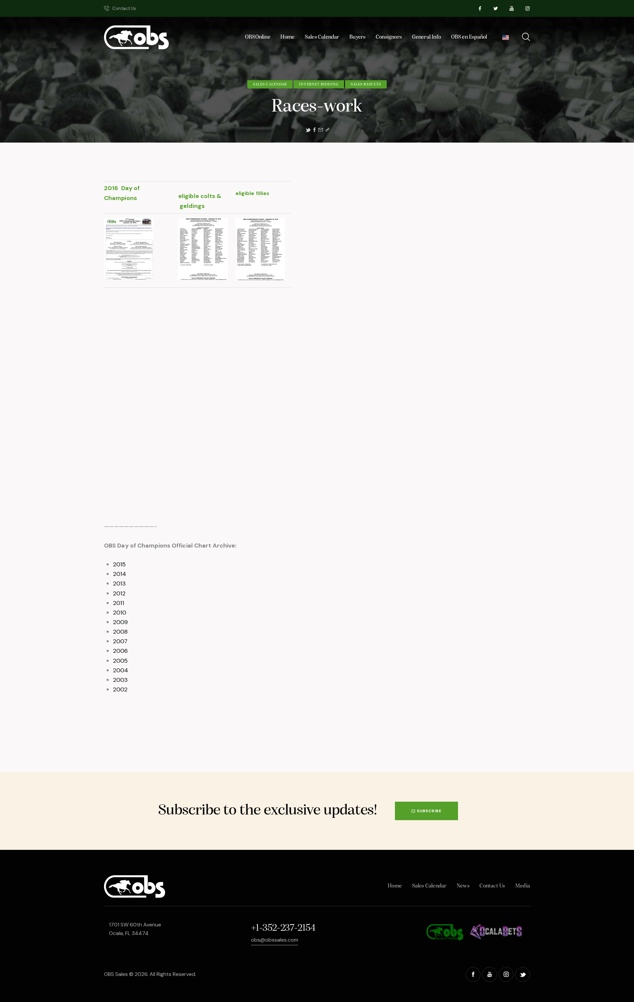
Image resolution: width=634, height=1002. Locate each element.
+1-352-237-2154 (283, 928)
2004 (120, 670)
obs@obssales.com (274, 939)
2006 (120, 651)
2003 (120, 680)
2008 (120, 632)
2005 (120, 661)
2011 (118, 603)
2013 (119, 583)
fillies (252, 193)
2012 (119, 593)
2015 (119, 564)
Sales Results (366, 84)
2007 (120, 641)
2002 (120, 689)
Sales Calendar (270, 84)
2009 (120, 622)
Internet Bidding (318, 84)
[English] (505, 39)
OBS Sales (116, 974)
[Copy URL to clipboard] (327, 129)
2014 (119, 574)
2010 (119, 613)
